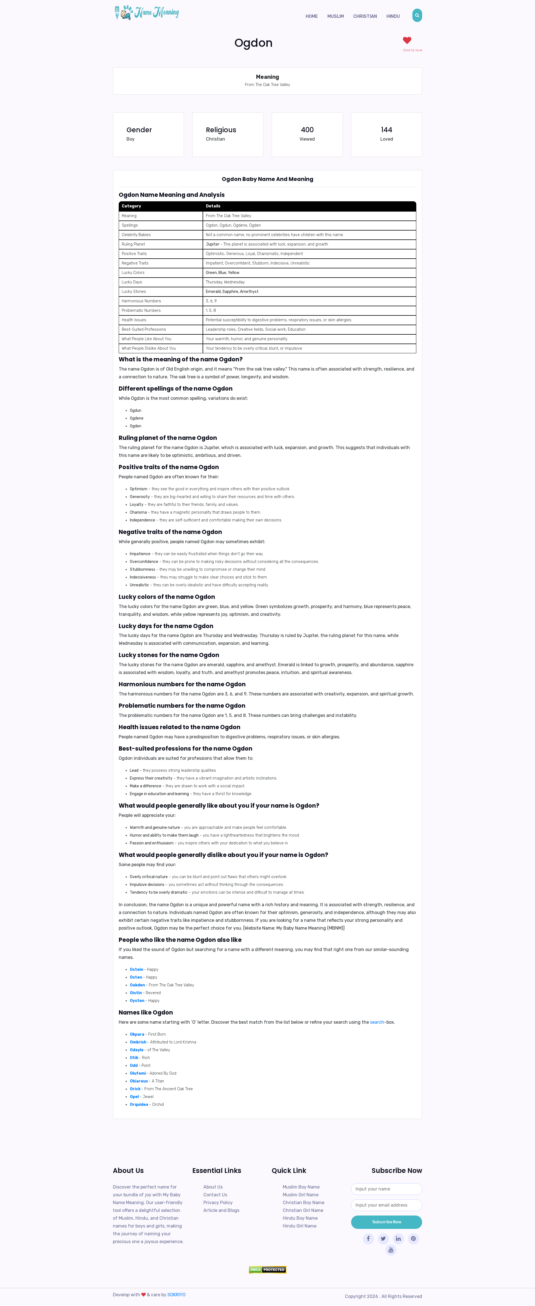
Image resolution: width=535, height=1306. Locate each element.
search (377, 1022)
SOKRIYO (176, 1294)
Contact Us (215, 1194)
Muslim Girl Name (300, 1194)
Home (312, 16)
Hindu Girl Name (300, 1226)
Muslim (335, 16)
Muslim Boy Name (301, 1187)
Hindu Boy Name (300, 1218)
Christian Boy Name (303, 1202)
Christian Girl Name (303, 1210)
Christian (365, 16)
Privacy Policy (218, 1202)
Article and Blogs (221, 1210)
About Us (213, 1187)
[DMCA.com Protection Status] (267, 1270)
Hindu (393, 16)
